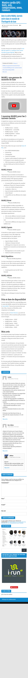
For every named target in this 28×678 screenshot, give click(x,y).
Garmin (11, 25)
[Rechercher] (24, 550)
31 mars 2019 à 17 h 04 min (13, 426)
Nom (3, 498)
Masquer (15, 63)
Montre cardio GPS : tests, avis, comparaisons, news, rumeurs (12, 6)
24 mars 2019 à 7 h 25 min (13, 378)
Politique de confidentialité (9, 599)
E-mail (3, 504)
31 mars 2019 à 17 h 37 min (14, 457)
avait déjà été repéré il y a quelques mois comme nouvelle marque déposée (12, 50)
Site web (3, 510)
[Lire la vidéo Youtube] (14, 106)
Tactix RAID (6, 306)
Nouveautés (15, 25)
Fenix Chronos (14, 312)
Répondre (5, 419)
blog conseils (6, 25)
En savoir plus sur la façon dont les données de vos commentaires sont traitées (13, 522)
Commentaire (5, 482)
